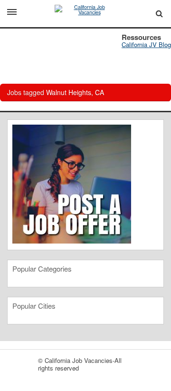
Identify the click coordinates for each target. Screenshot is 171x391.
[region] (85, 52)
